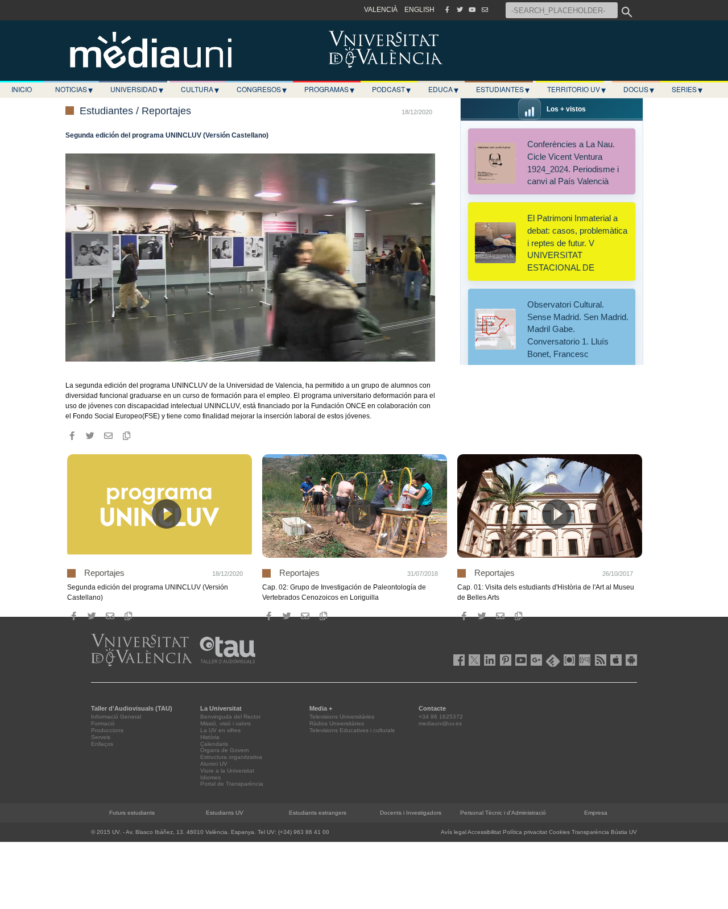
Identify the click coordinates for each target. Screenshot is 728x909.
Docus (638, 89)
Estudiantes (503, 89)
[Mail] (485, 10)
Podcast (391, 89)
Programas (329, 89)
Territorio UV (576, 89)
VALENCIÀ (381, 10)
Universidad (136, 89)
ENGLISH (419, 10)
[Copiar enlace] (126, 436)
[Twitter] (460, 10)
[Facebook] (447, 10)
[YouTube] (472, 10)
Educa (443, 89)
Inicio (21, 89)
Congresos (262, 89)
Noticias (74, 89)
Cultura (200, 89)
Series (687, 89)
